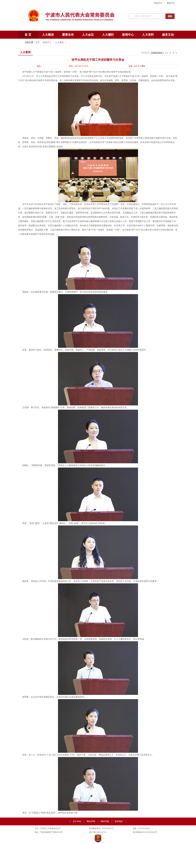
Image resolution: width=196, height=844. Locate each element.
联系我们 (119, 821)
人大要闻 (59, 42)
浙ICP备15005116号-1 (98, 832)
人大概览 (48, 34)
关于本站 (77, 821)
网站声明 (91, 821)
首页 (37, 42)
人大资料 (148, 34)
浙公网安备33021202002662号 (145, 832)
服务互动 (168, 34)
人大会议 (88, 34)
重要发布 (68, 34)
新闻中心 (128, 34)
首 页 (28, 34)
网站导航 (105, 821)
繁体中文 (171, 3)
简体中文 (158, 3)
